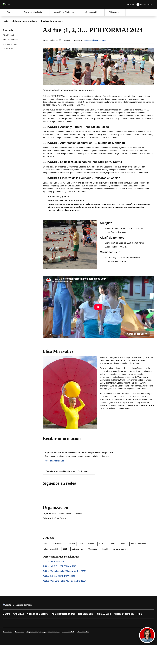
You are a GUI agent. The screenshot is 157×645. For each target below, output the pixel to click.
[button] (69, 471)
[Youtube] (28, 622)
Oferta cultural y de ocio (52, 21)
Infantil (105, 549)
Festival (123, 544)
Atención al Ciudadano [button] (64, 12)
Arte (45, 544)
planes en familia (119, 549)
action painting (77, 549)
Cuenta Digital (146, 4)
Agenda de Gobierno (38, 614)
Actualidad (18, 614)
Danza (112, 544)
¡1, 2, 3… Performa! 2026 (54, 561)
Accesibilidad (68, 632)
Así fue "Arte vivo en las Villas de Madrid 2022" (64, 571)
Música (102, 544)
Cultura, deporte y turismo (24, 21)
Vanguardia (92, 549)
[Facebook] (6, 622)
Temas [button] (10, 12)
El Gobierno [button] (114, 12)
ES (133, 4)
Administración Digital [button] (33, 12)
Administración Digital (63, 614)
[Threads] (72, 622)
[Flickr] (57, 622)
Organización (8, 48)
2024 (65, 549)
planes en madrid (51, 549)
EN (128, 4)
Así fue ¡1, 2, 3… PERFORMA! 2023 (59, 576)
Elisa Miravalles (9, 35)
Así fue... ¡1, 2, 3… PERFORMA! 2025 (59, 566)
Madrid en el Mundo (124, 614)
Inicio (5, 21)
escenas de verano (138, 544)
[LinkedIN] (35, 622)
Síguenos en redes (10, 44)
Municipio (71, 544)
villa (81, 544)
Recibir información (10, 40)
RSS (139, 614)
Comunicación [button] (91, 12)
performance (58, 544)
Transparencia (85, 614)
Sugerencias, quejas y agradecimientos (42, 632)
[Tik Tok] (50, 622)
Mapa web (19, 632)
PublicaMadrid (103, 614)
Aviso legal (7, 632)
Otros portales (83, 632)
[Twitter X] (21, 622)
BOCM (6, 614)
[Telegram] (65, 622)
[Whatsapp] (43, 622)
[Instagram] (13, 622)
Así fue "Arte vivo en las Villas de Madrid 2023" (64, 581)
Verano (91, 544)
